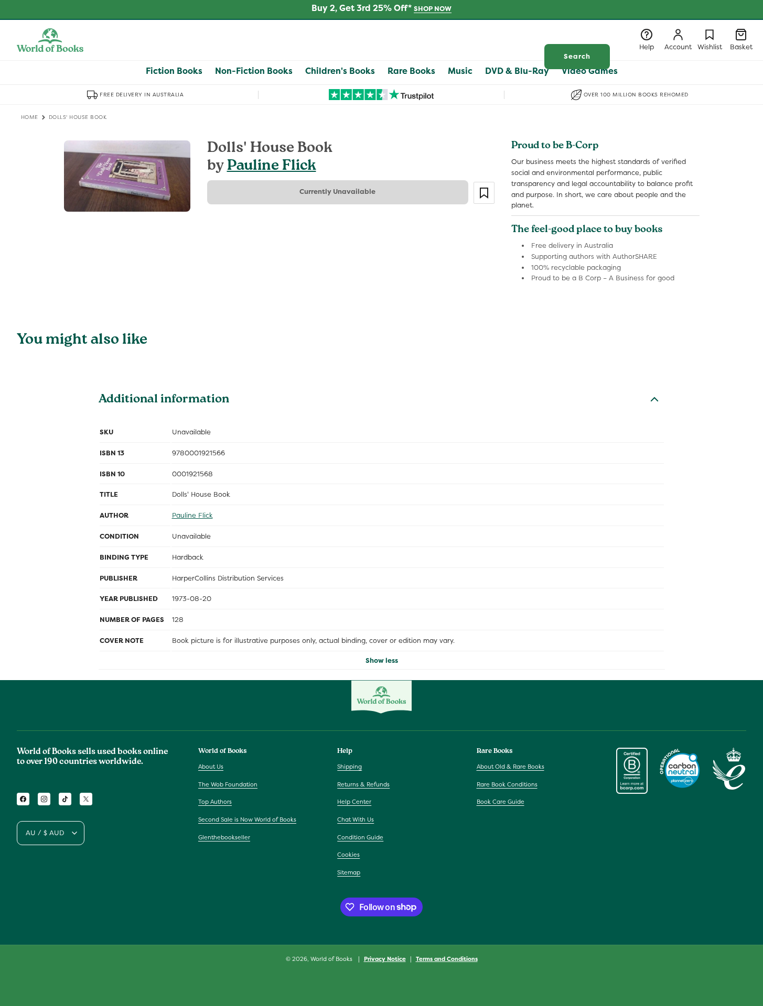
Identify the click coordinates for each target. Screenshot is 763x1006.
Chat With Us (355, 819)
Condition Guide (360, 837)
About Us (210, 766)
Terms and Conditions (447, 958)
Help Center (354, 802)
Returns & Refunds (363, 784)
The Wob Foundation (227, 784)
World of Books (332, 959)
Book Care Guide (500, 802)
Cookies (348, 854)
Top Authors (215, 802)
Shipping (349, 766)
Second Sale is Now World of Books (247, 819)
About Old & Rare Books (510, 766)
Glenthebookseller (224, 837)
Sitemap (348, 872)
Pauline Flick (271, 167)
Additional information (164, 400)
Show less (382, 660)
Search (577, 56)
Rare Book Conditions (507, 784)
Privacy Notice (385, 958)
